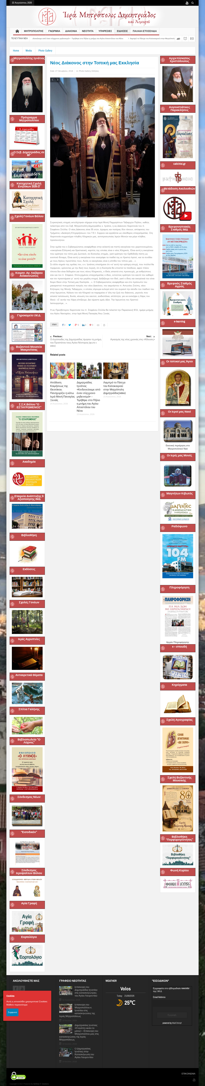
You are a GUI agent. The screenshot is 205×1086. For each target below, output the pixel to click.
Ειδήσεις (95, 71)
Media (29, 50)
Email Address (159, 997)
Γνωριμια (54, 31)
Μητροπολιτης (33, 31)
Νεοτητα (88, 31)
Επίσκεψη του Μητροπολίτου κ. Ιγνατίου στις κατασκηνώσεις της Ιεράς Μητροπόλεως (77, 1010)
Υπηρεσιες (105, 31)
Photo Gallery (45, 50)
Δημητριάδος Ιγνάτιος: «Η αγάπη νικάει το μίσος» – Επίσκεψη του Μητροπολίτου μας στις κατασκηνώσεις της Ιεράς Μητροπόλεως (79, 1032)
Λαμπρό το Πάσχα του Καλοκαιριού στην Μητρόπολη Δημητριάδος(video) (105, 38)
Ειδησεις (122, 31)
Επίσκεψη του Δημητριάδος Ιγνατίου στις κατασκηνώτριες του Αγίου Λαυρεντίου (86, 991)
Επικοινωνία (188, 1074)
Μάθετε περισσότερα (16, 1004)
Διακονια (71, 31)
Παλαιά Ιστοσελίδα (145, 31)
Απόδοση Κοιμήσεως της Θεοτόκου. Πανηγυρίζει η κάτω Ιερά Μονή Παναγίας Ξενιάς (62, 330)
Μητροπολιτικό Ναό (178, 448)
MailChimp (176, 1023)
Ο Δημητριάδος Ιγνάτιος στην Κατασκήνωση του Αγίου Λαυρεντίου (84, 1053)
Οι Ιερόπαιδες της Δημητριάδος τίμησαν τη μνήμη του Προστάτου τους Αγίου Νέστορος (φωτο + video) (75, 280)
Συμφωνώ (12, 1012)
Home (16, 50)
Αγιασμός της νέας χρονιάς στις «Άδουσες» (132, 277)
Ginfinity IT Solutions (41, 1084)
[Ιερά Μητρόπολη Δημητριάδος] (102, 16)
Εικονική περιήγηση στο (178, 445)
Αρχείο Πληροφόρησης (177, 642)
